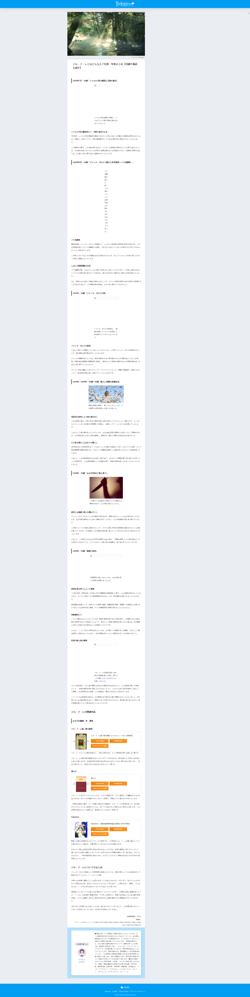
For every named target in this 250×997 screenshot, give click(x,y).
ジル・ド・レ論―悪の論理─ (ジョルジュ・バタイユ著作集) (111, 735)
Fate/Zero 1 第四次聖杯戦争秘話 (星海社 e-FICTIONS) (110, 824)
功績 (96, 922)
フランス (78, 922)
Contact (114, 991)
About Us (108, 991)
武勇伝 (116, 922)
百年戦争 (128, 922)
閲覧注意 (138, 925)
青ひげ (93, 778)
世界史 (139, 916)
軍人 (124, 925)
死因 (121, 922)
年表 (101, 922)
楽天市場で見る (118, 741)
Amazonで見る (100, 741)
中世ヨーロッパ (88, 922)
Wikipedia (102, 681)
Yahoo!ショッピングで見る (100, 746)
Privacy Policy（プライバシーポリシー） (132, 991)
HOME (126, 987)
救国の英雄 (108, 922)
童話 (134, 922)
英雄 (138, 922)
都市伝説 (130, 925)
